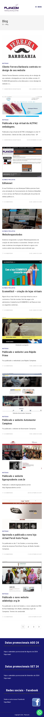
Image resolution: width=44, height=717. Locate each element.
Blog (7, 24)
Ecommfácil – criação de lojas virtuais (22, 291)
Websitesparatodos (12, 234)
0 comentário (8, 202)
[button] (39, 712)
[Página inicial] (3, 24)
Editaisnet (7, 183)
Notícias (5, 63)
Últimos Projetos (8, 179)
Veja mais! (7, 654)
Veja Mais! (7, 702)
